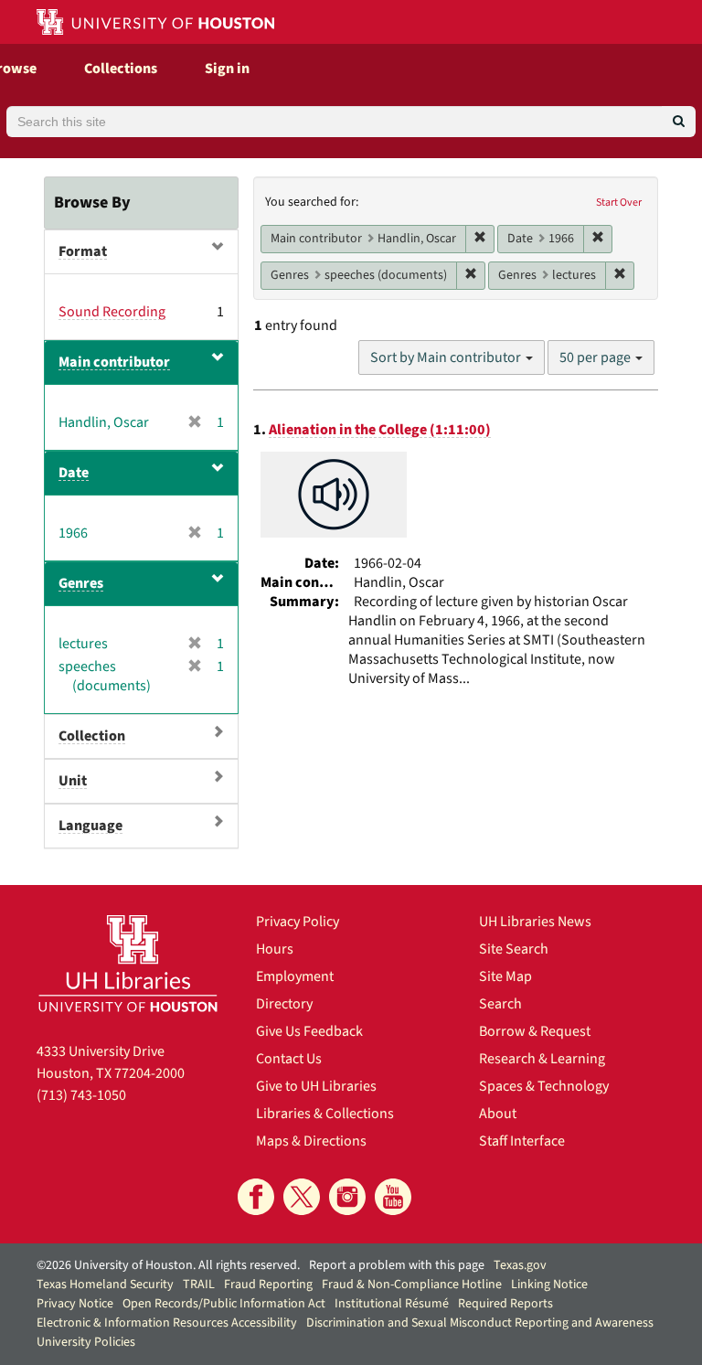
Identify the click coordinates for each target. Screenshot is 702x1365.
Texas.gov (520, 1265)
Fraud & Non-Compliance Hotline (412, 1284)
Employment (295, 976)
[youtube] (393, 1196)
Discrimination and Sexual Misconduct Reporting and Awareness (480, 1323)
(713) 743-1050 (81, 1095)
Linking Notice (549, 1284)
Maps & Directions (311, 1141)
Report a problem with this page (396, 1265)
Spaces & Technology (544, 1086)
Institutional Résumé (392, 1304)
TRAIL (199, 1284)
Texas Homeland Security (105, 1284)
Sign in (227, 69)
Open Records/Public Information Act (223, 1304)
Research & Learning (542, 1059)
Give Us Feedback (309, 1031)
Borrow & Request (534, 1031)
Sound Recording (111, 312)
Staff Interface (522, 1141)
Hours (274, 949)
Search (500, 1004)
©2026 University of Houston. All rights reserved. (168, 1265)
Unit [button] (72, 781)
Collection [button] (91, 736)
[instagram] (347, 1196)
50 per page (596, 357)
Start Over (619, 202)
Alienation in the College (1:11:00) (380, 430)
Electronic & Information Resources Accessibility (167, 1323)
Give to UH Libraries (316, 1086)
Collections (120, 69)
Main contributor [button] (114, 362)
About (497, 1114)
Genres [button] (80, 583)
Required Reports (505, 1304)
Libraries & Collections (325, 1114)
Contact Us (289, 1059)
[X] (301, 1196)
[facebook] (256, 1196)
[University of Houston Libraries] (128, 963)
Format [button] (82, 251)
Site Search (513, 949)
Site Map (505, 976)
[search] (679, 121)
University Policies (86, 1342)
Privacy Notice (75, 1304)
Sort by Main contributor (447, 357)
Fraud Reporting (268, 1284)
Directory (284, 1004)
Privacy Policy (297, 922)
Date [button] (73, 473)
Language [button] (90, 826)
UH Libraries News (535, 922)
